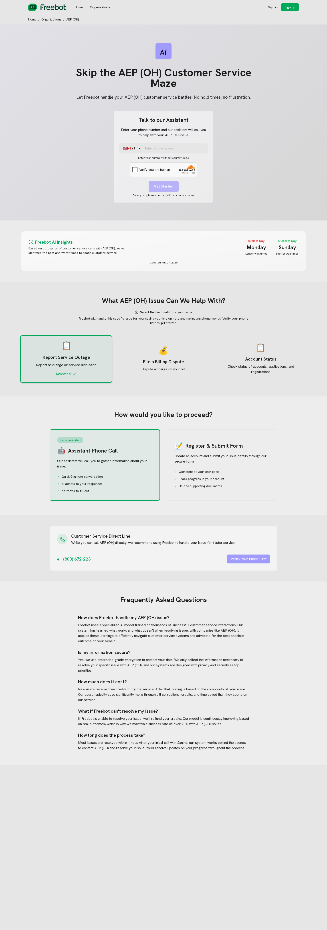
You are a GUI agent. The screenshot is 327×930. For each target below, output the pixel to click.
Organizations (100, 7)
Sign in (273, 7)
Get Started (163, 186)
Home (79, 7)
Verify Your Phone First (248, 559)
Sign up (290, 7)
